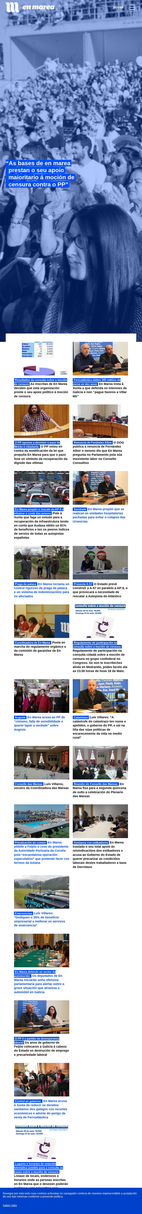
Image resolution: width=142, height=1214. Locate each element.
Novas (118, 7)
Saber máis (10, 1205)
